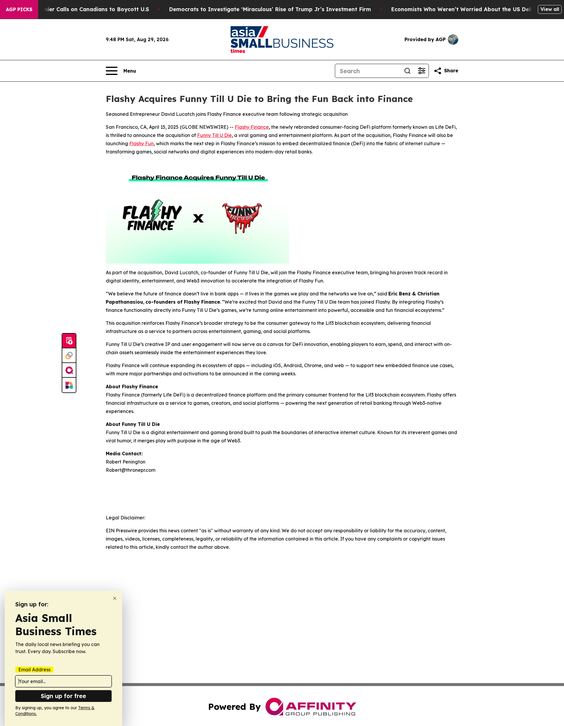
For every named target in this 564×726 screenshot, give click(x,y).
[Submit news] (69, 341)
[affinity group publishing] (69, 370)
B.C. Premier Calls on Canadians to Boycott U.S (85, 9)
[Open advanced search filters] (421, 71)
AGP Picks (19, 9)
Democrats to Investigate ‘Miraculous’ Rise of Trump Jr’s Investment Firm (270, 9)
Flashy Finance (252, 127)
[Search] (407, 71)
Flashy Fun (141, 143)
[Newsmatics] (69, 385)
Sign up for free (63, 696)
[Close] (115, 598)
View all (549, 9)
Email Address (34, 670)
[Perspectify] (69, 355)
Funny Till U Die (214, 135)
